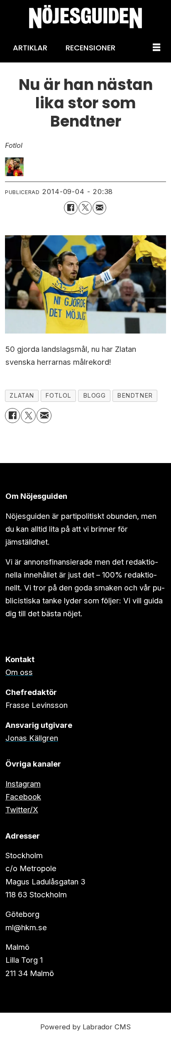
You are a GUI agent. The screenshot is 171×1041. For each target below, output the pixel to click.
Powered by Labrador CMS (85, 1027)
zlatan (22, 395)
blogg (94, 395)
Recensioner (90, 47)
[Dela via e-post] (99, 207)
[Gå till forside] (85, 16)
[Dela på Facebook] (70, 207)
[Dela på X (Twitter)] (85, 207)
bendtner (135, 395)
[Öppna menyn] (156, 48)
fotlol (58, 395)
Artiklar (30, 47)
